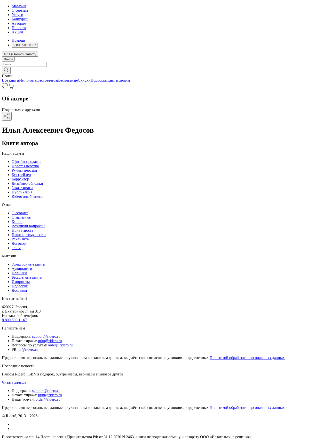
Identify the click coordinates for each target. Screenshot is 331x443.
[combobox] (165, 64)
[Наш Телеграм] (14, 429)
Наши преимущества (29, 235)
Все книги (10, 80)
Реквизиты (21, 239)
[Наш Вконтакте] (14, 424)
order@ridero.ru (60, 345)
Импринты (28, 80)
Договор (19, 243)
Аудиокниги (22, 269)
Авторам (19, 23)
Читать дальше (14, 382)
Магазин (19, 6)
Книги (17, 222)
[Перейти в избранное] (5, 87)
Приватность (22, 230)
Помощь (18, 40)
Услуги (17, 15)
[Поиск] (6, 70)
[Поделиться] (7, 116)
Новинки (19, 273)
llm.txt (16, 248)
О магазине (21, 217)
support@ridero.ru (46, 336)
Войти (8, 59)
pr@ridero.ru (28, 349)
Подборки (99, 80)
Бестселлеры (47, 80)
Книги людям (118, 80)
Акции (17, 32)
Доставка (19, 290)
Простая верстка (25, 166)
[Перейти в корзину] (11, 87)
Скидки (84, 80)
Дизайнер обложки (27, 183)
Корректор (20, 179)
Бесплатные (68, 80)
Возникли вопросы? (28, 226)
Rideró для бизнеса (27, 196)
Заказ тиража (22, 188)
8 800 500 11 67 (14, 320)
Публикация (22, 192)
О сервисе (20, 10)
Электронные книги (28, 264)
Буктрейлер (21, 175)
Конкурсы (20, 19)
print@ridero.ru (50, 341)
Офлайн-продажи (26, 162)
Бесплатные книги (27, 277)
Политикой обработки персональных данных (247, 358)
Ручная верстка (24, 170)
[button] (165, 70)
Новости (19, 28)
